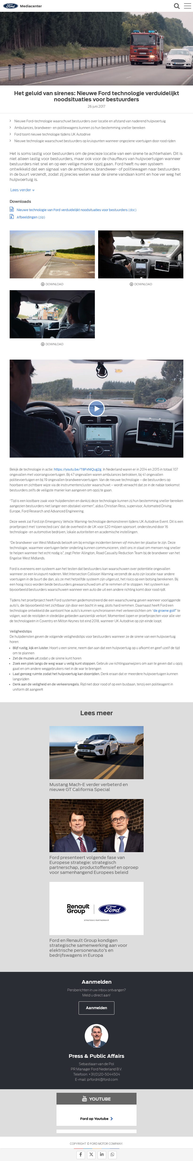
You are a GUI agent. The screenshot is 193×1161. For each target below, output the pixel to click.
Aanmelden (96, 1008)
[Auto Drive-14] (140, 254)
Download (54, 284)
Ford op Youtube (94, 1119)
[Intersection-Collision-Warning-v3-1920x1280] (52, 254)
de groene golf (164, 610)
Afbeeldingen (27, 217)
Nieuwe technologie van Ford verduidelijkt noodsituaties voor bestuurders (72, 210)
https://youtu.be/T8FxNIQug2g (77, 469)
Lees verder (20, 190)
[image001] (52, 314)
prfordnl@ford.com (102, 1079)
